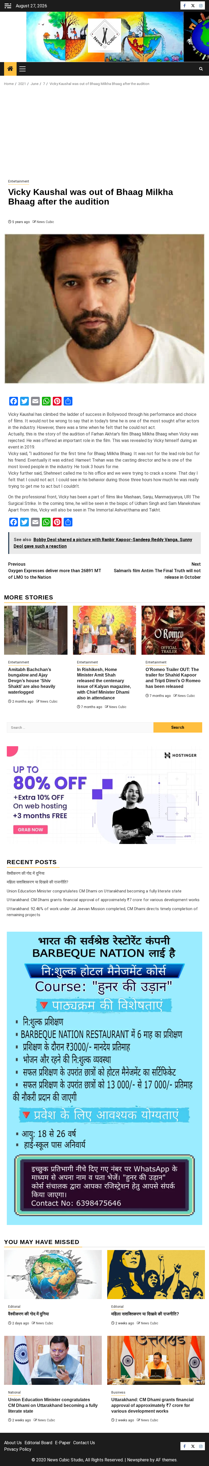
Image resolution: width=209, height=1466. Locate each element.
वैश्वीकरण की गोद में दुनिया (25, 873)
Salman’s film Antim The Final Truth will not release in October (157, 571)
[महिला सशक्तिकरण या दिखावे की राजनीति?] (156, 1274)
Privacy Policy (17, 1449)
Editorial (14, 1307)
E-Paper (62, 1442)
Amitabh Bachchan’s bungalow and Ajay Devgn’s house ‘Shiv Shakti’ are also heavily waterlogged (31, 680)
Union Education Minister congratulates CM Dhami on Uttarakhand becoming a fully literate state (94, 891)
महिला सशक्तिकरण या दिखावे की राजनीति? (37, 882)
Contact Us (84, 1442)
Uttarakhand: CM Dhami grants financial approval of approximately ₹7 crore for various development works (103, 899)
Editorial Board (38, 1442)
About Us (13, 1442)
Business (118, 1392)
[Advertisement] (104, 133)
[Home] (10, 69)
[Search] (201, 69)
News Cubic (45, 222)
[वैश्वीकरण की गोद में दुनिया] (53, 1274)
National (14, 1392)
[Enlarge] (195, 938)
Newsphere (138, 1459)
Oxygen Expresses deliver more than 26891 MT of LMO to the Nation (54, 571)
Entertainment (18, 181)
